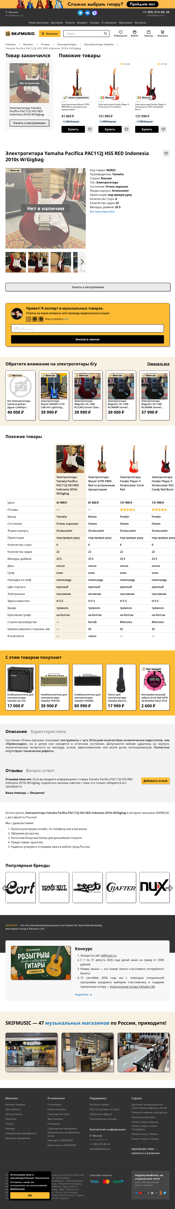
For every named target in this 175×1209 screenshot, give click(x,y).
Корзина (163, 35)
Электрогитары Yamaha (98, 44)
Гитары (45, 44)
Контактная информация (108, 1129)
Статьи (9, 1123)
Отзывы (94, 22)
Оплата (70, 22)
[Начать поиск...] (105, 33)
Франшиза (125, 22)
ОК (30, 1195)
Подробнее (82, 994)
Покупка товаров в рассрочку (149, 1112)
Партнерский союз (58, 1114)
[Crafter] (121, 887)
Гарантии (10, 1118)
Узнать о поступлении (29, 123)
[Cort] (20, 887)
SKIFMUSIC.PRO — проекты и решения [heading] (146, 1151)
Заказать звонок (87, 339)
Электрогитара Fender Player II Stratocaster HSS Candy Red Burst (150, 107)
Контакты (140, 22)
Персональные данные (103, 1118)
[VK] (40, 319)
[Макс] (94, 13)
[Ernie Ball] (54, 887)
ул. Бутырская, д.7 (14, 15)
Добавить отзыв (155, 781)
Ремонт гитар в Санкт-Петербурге (145, 1127)
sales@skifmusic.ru (156, 15)
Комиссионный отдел (144, 1117)
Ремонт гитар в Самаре (145, 1138)
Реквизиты (54, 1123)
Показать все (158, 363)
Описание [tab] (16, 731)
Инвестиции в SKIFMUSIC (62, 1145)
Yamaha (118, 174)
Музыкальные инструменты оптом (63, 1134)
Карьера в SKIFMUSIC (60, 1140)
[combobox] (86, 33)
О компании (109, 22)
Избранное (120, 35)
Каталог (52, 33)
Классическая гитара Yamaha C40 (132, 987)
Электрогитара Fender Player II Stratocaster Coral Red (113, 105)
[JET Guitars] (87, 887)
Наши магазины (39, 22)
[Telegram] (80, 13)
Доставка (57, 22)
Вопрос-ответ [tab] (40, 770)
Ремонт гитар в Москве (145, 1122)
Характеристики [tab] (48, 731)
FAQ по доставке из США (104, 1109)
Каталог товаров (15, 1104)
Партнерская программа (62, 1128)
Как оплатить (13, 1109)
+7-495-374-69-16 (156, 12)
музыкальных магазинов (77, 1023)
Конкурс (10, 1128)
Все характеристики (102, 211)
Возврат (82, 22)
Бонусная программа (17, 1138)
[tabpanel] (87, 746)
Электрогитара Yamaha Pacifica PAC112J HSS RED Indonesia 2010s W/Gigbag (27, 111)
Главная (10, 44)
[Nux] (154, 887)
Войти (134, 35)
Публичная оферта (101, 1114)
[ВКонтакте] (87, 13)
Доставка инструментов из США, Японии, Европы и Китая (149, 1106)
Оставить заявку (99, 1104)
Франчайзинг (55, 1118)
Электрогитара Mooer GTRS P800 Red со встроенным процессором (75, 107)
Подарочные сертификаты (21, 1133)
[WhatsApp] (28, 319)
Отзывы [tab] (14, 770)
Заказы (148, 35)
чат (66, 319)
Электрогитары (66, 44)
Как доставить (13, 1114)
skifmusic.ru (109, 955)
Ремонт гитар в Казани (145, 1134)
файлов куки (17, 1188)
